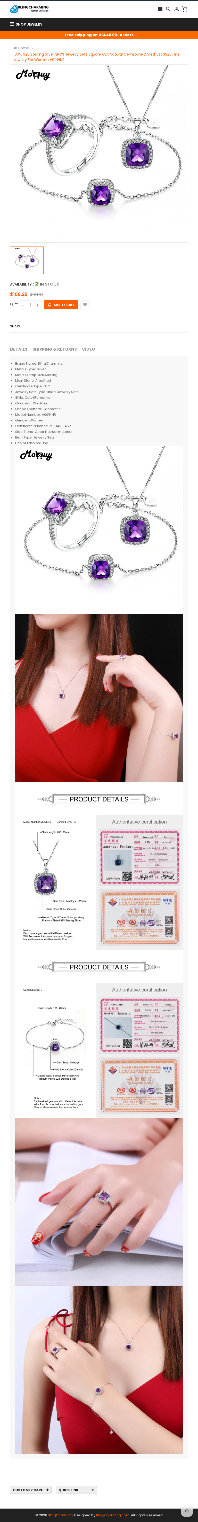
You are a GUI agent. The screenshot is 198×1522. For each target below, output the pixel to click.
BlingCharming (60, 1515)
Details (18, 349)
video (88, 349)
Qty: (14, 304)
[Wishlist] (84, 304)
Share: (15, 326)
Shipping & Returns (54, 349)
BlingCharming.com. (113, 1515)
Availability (21, 284)
